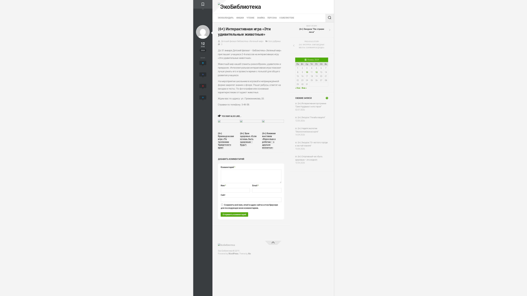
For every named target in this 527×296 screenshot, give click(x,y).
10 (307, 72)
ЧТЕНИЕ (250, 18)
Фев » (304, 88)
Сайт (223, 195)
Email (255, 185)
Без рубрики (275, 41)
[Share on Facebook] (202, 77)
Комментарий (228, 167)
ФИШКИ (240, 18)
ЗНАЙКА (261, 18)
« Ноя (297, 88)
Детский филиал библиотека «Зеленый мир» (242, 41)
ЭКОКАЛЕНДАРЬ (226, 18)
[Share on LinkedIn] (202, 101)
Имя (223, 185)
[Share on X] (202, 66)
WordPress (233, 254)
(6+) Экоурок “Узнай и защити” (311, 117)
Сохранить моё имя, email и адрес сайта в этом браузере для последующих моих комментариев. (249, 206)
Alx (249, 254)
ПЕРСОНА (272, 18)
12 (316, 72)
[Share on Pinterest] (202, 89)
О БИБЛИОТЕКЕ (286, 18)
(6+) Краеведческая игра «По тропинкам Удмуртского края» (226, 140)
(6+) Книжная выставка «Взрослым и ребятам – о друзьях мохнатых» (269, 140)
